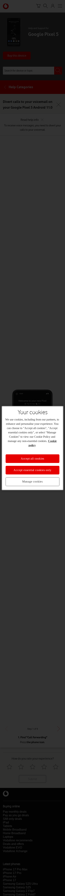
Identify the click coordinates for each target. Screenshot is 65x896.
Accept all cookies (32, 458)
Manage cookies (32, 481)
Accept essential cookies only (32, 470)
